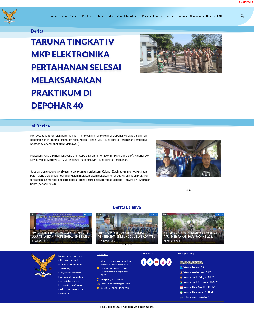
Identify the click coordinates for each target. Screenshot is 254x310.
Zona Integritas (126, 16)
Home (53, 16)
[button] (160, 156)
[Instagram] (163, 262)
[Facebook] (144, 262)
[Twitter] (150, 262)
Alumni (183, 16)
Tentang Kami (67, 16)
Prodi (85, 16)
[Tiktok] (169, 262)
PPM (98, 16)
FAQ (219, 16)
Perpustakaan (150, 16)
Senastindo (197, 16)
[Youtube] (156, 262)
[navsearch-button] (242, 16)
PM (109, 16)
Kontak (210, 16)
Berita (169, 16)
